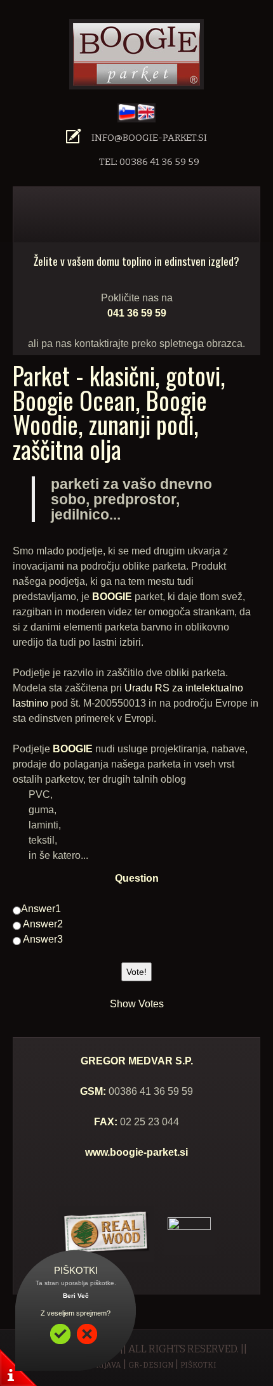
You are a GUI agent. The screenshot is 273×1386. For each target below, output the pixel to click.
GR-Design (150, 1365)
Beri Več (76, 1295)
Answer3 (42, 939)
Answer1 (41, 908)
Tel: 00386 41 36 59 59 (149, 161)
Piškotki (198, 1365)
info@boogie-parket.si (149, 137)
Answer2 (42, 924)
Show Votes (137, 1003)
